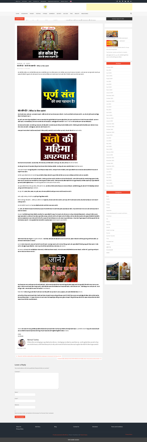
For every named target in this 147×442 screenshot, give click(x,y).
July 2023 (108, 104)
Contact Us (36, 1)
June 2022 (108, 140)
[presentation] (109, 271)
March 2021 (109, 183)
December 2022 (110, 123)
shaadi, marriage (110, 230)
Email (16, 398)
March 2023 (109, 115)
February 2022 (109, 152)
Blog (30, 1)
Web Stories (84, 13)
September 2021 (110, 166)
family (107, 199)
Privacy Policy (64, 1)
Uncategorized (109, 241)
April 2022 (109, 146)
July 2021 (108, 171)
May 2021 (108, 177)
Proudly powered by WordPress (60, 434)
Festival (38, 13)
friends (108, 207)
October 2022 (109, 129)
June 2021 (108, 174)
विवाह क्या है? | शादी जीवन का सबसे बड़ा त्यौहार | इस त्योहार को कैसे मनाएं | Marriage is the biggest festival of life (39, 356)
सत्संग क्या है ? (122, 41)
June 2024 (108, 84)
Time (71, 13)
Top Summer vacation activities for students (116, 52)
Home (17, 13)
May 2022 (108, 143)
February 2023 (109, 118)
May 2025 (108, 70)
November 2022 (110, 126)
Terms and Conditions (53, 1)
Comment (17, 371)
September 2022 (110, 132)
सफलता (107, 252)
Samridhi (52, 13)
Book (107, 196)
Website (17, 404)
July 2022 (108, 138)
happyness (108, 210)
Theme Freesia (83, 434)
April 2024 (109, 87)
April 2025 (109, 73)
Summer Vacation (110, 235)
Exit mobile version (73, 439)
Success (65, 13)
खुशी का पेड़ (108, 247)
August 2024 (109, 78)
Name (16, 392)
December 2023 (110, 95)
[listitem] (112, 271)
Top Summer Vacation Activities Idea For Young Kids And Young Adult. (117, 48)
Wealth (77, 13)
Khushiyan (24, 13)
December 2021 (110, 157)
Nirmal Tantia (20, 68)
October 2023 (109, 98)
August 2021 (109, 169)
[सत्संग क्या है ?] (112, 43)
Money (32, 13)
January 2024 (109, 92)
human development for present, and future (116, 213)
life (24, 63)
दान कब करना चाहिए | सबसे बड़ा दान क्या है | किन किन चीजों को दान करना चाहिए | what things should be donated (79, 358)
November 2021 (110, 160)
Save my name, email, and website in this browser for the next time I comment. (34, 413)
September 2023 (110, 101)
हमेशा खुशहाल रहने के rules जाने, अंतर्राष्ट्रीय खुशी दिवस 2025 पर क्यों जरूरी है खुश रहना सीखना (117, 56)
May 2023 (108, 109)
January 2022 (109, 154)
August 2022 (109, 135)
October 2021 (109, 163)
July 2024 (108, 81)
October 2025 (109, 67)
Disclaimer (43, 1)
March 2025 (109, 75)
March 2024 (109, 89)
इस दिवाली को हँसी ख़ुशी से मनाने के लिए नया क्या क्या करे (117, 38)
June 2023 (108, 106)
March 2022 (109, 149)
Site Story (24, 1)
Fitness (45, 13)
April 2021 (109, 180)
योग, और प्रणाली (109, 250)
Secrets (59, 13)
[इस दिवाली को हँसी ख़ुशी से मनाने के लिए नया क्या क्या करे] (112, 34)
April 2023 (109, 112)
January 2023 (109, 121)
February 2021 (109, 186)
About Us (18, 1)
